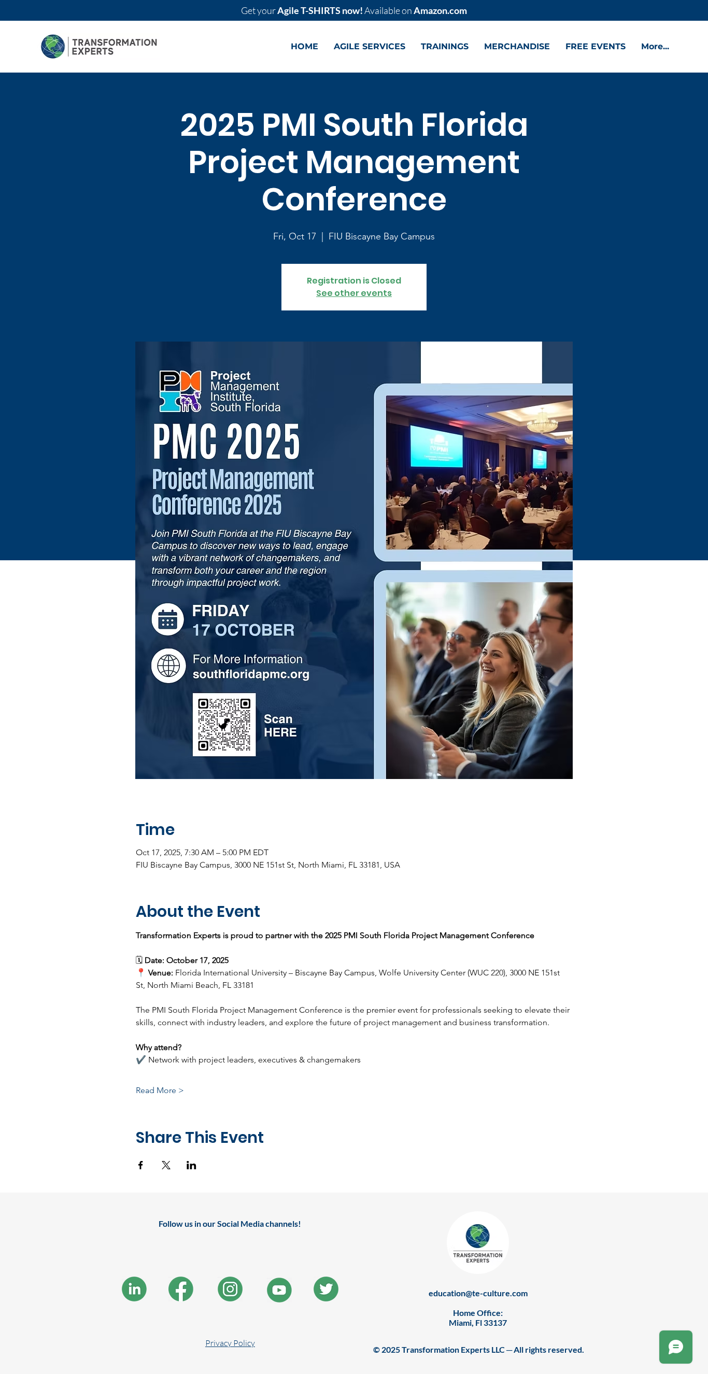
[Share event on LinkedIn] (191, 1165)
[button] (369, 47)
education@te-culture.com (478, 1293)
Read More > (160, 1090)
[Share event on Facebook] (141, 1165)
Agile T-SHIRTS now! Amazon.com (354, 10)
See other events (354, 293)
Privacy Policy (230, 1343)
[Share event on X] (166, 1165)
